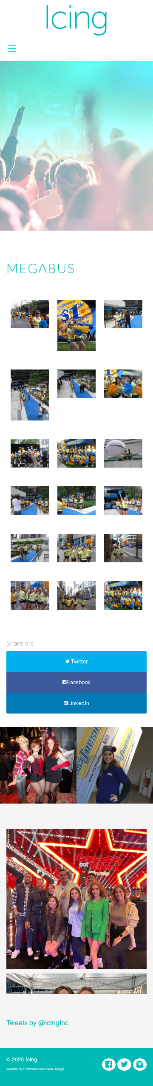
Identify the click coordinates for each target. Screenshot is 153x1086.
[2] (30, 595)
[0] (123, 595)
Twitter (79, 661)
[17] (30, 314)
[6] (123, 500)
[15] (123, 314)
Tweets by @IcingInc (37, 1022)
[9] (123, 453)
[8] (30, 500)
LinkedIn (78, 703)
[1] (76, 595)
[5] (30, 548)
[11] (30, 453)
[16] (76, 325)
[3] (123, 548)
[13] (76, 384)
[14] (30, 395)
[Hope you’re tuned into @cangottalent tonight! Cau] (76, 899)
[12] (123, 384)
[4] (76, 548)
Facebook (78, 682)
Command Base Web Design (43, 1068)
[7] (76, 500)
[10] (76, 453)
